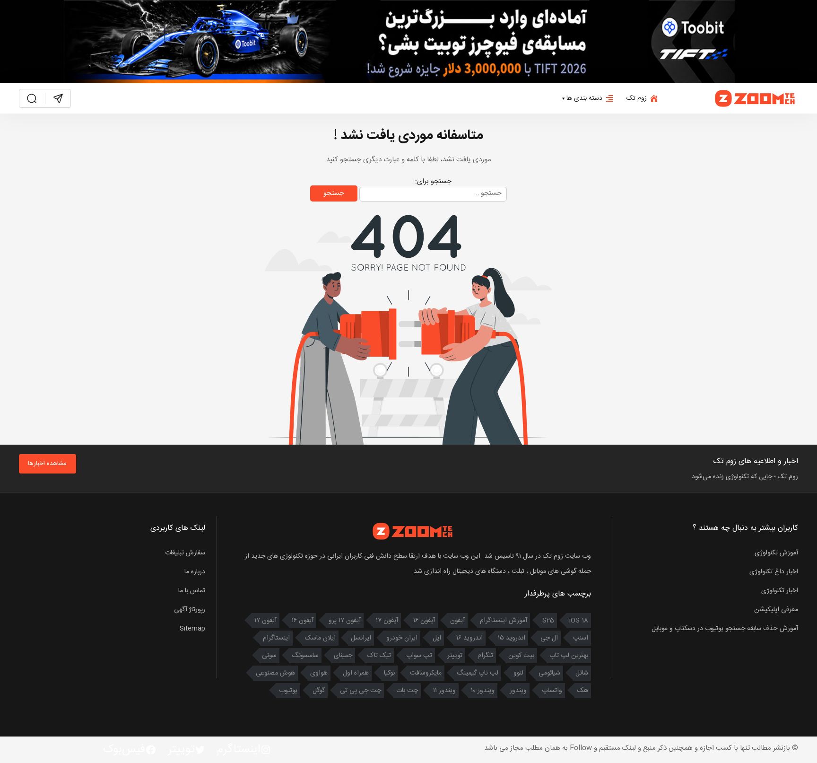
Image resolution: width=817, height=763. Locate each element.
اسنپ (580, 638)
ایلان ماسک (320, 638)
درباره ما (194, 572)
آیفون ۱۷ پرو (345, 620)
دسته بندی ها (584, 98)
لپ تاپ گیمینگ (477, 673)
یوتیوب (288, 690)
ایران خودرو (401, 638)
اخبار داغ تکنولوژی (773, 572)
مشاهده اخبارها (47, 463)
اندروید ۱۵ (511, 638)
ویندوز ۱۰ (483, 690)
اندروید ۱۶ (469, 638)
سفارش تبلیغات (185, 553)
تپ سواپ (419, 655)
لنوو (518, 673)
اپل (437, 638)
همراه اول (356, 673)
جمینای (343, 655)
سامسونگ (305, 655)
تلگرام (485, 655)
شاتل (581, 673)
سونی (269, 655)
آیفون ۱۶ (424, 620)
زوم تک (636, 98)
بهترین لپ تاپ (568, 655)
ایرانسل (361, 638)
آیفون (457, 620)
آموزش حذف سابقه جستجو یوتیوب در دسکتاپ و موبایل (725, 628)
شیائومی (549, 673)
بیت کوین (521, 655)
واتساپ (552, 690)
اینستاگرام (276, 638)
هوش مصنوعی (275, 673)
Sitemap (192, 628)
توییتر (454, 655)
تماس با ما (191, 590)
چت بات (407, 690)
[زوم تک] (755, 99)
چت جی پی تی (360, 690)
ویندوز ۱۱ (444, 690)
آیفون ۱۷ (387, 620)
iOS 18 (578, 620)
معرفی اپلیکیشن (776, 609)
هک (582, 690)
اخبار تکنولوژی (779, 590)
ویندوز (518, 690)
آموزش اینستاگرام (503, 620)
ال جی (549, 638)
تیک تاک (379, 655)
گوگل (319, 690)
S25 (548, 620)
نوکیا (389, 673)
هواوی (319, 673)
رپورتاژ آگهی (189, 609)
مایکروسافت (426, 673)
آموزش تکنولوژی (776, 553)
